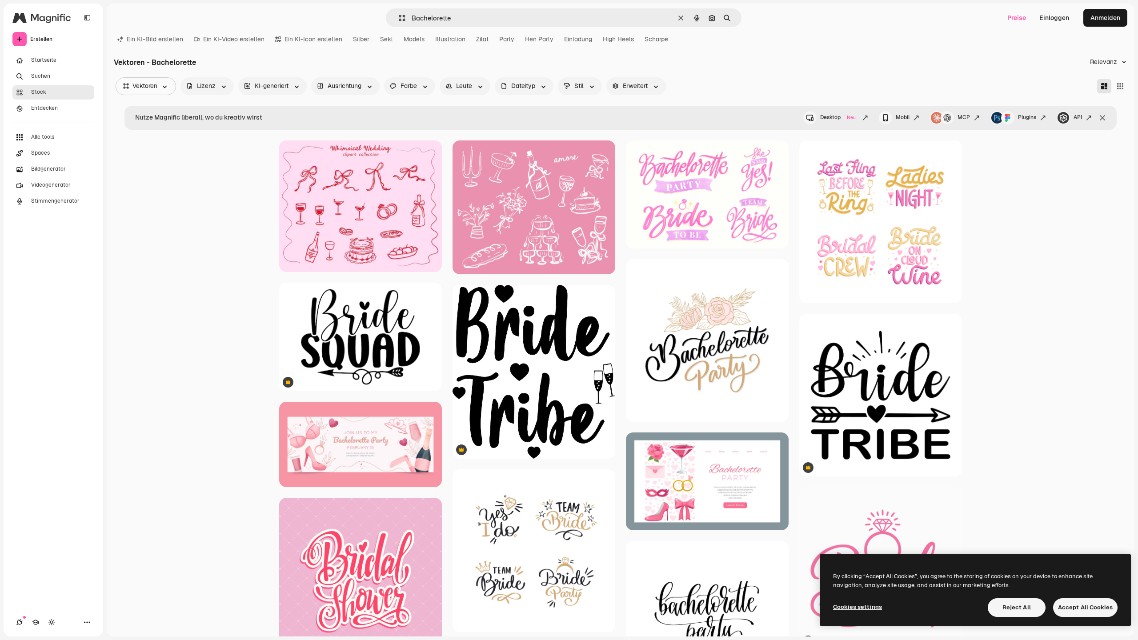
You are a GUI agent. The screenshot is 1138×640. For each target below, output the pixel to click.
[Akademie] (35, 622)
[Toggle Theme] (51, 622)
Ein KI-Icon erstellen (313, 39)
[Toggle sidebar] (87, 18)
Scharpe (656, 39)
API (1078, 117)
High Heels (618, 39)
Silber (361, 39)
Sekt (386, 39)
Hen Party (539, 39)
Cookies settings (857, 607)
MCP (964, 117)
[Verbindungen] (19, 622)
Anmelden (1105, 18)
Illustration (450, 39)
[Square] (1120, 86)
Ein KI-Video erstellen (233, 39)
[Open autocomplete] (398, 18)
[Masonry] (1104, 86)
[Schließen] (1102, 117)
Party (506, 39)
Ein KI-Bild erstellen (155, 39)
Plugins (1027, 117)
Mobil (903, 117)
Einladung (578, 39)
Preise (1016, 18)
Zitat (482, 39)
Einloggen (1054, 18)
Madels (414, 39)
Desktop (838, 117)
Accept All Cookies (1085, 607)
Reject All (1016, 607)
